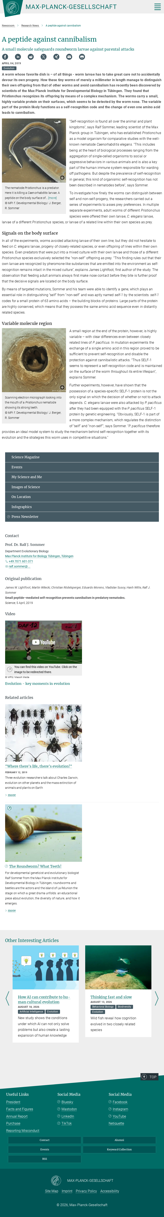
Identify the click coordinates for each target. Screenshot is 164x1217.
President (13, 1102)
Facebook (120, 1102)
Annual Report (17, 1116)
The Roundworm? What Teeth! (35, 866)
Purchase (13, 1123)
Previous (7, 998)
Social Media (69, 1094)
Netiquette (116, 1123)
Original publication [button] (23, 579)
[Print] (82, 57)
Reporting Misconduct (22, 1131)
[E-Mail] (69, 57)
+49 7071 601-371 (21, 561)
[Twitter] (43, 57)
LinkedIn (68, 1116)
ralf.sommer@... (19, 566)
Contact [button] (12, 536)
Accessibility (109, 1191)
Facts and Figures (19, 1109)
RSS (44, 1158)
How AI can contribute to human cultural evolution (44, 999)
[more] (52, 198)
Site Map (51, 1191)
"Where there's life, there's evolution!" (38, 766)
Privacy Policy (86, 1191)
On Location (21, 497)
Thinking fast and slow (111, 997)
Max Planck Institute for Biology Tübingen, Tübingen (39, 556)
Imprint (67, 1191)
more (12, 795)
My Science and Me (27, 477)
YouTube (119, 1116)
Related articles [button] (19, 697)
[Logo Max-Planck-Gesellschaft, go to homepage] (72, 8)
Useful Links (17, 1094)
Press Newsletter (25, 517)
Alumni (119, 1140)
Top (152, 1077)
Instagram (120, 1109)
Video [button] (10, 614)
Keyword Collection (119, 1149)
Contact (45, 1140)
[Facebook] (5, 57)
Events (17, 467)
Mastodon (69, 1109)
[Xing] (56, 57)
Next (156, 998)
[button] (62, 178)
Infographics (22, 507)
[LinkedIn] (18, 57)
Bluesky (67, 1102)
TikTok (67, 1123)
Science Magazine (26, 457)
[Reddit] (31, 57)
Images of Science (26, 487)
